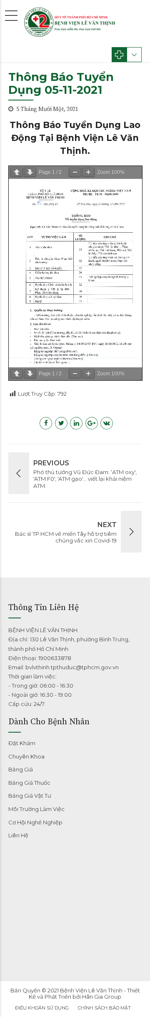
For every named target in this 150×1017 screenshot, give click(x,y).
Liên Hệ (18, 835)
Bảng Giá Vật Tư (29, 795)
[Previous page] (16, 172)
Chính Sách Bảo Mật (104, 1008)
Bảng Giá (20, 769)
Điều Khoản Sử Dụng (42, 1008)
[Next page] (30, 172)
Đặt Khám (21, 743)
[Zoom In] (88, 172)
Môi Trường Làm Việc (36, 809)
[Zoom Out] (75, 172)
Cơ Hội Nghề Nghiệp (35, 822)
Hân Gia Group (101, 996)
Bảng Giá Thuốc (29, 782)
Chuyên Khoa (26, 756)
